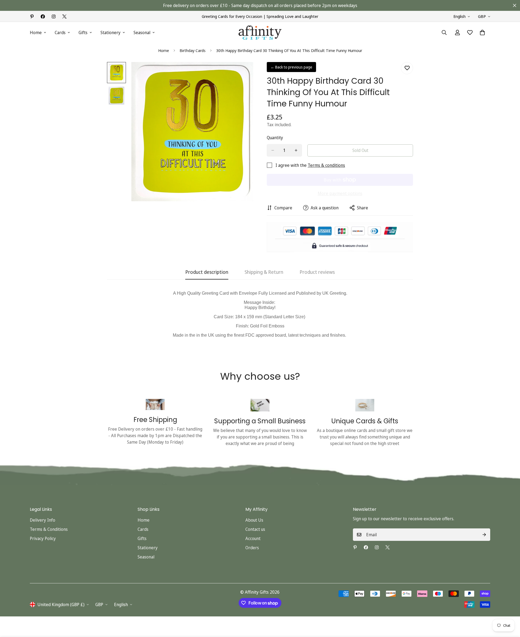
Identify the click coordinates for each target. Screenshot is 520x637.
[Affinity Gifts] (260, 32)
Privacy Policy (43, 538)
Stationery (110, 32)
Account (253, 538)
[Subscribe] (484, 534)
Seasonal (142, 32)
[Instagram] (53, 16)
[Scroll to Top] (509, 607)
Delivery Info (42, 520)
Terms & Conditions (49, 529)
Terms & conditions (326, 165)
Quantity (275, 138)
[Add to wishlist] (407, 68)
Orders (252, 548)
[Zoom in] (242, 73)
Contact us (255, 529)
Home (36, 32)
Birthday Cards (193, 50)
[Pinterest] (32, 16)
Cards (60, 32)
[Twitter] (64, 16)
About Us (254, 520)
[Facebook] (43, 16)
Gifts (83, 32)
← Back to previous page (291, 67)
